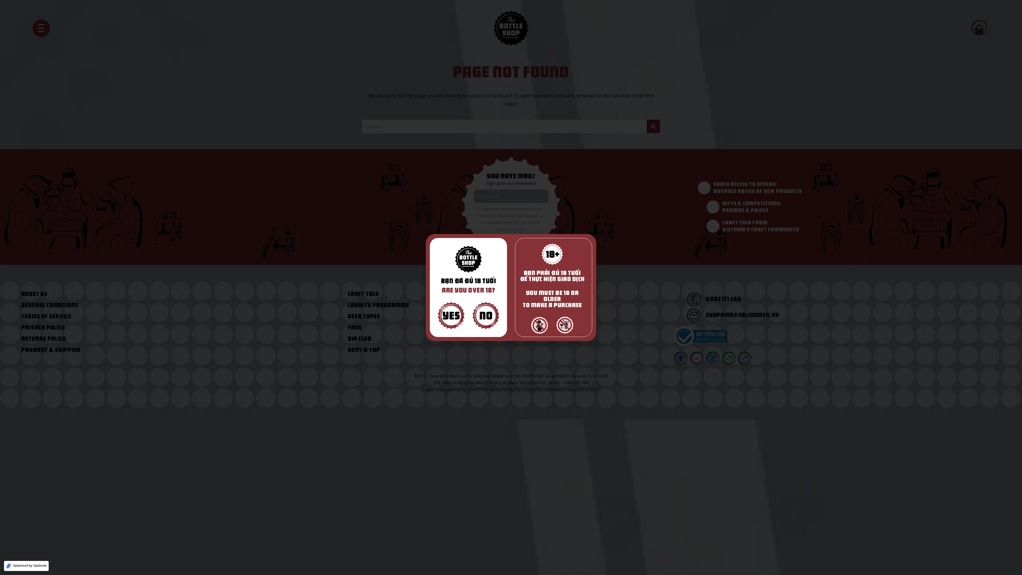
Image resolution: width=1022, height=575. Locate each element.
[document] (511, 287)
